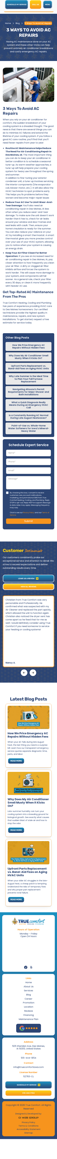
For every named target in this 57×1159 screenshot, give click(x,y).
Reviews (28, 1011)
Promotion (28, 1002)
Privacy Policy (28, 512)
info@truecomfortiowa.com (28, 1067)
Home (8, 23)
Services (28, 990)
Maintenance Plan (28, 1019)
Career (28, 999)
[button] (47, 4)
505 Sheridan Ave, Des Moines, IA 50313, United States (28, 1047)
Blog (18, 23)
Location (28, 1006)
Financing (28, 1015)
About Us (28, 986)
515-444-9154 (28, 1058)
